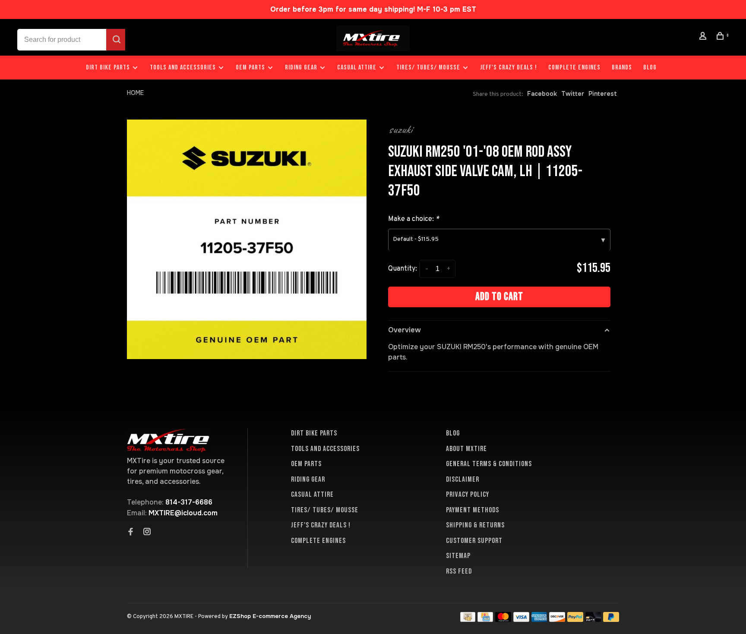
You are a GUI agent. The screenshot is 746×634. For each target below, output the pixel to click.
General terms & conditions (489, 464)
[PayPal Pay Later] (611, 619)
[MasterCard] (503, 619)
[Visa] (521, 619)
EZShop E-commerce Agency (270, 616)
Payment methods (472, 510)
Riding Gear (301, 67)
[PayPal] (575, 619)
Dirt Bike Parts (109, 67)
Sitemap (458, 556)
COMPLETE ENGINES (574, 67)
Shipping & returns (475, 525)
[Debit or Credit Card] (593, 619)
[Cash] (468, 619)
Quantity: (402, 269)
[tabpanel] (247, 239)
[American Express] (539, 619)
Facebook (542, 94)
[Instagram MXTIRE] (147, 532)
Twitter (572, 94)
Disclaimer (462, 479)
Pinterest (602, 94)
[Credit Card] (485, 619)
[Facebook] (131, 532)
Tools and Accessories (183, 67)
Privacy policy (467, 494)
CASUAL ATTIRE (356, 67)
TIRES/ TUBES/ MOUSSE (428, 67)
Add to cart (499, 296)
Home (135, 93)
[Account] (704, 37)
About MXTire (466, 449)
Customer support (474, 540)
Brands (622, 67)
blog (650, 67)
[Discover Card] (557, 619)
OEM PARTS (250, 67)
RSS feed (459, 571)
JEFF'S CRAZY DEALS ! (508, 67)
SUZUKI (400, 129)
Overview (404, 329)
